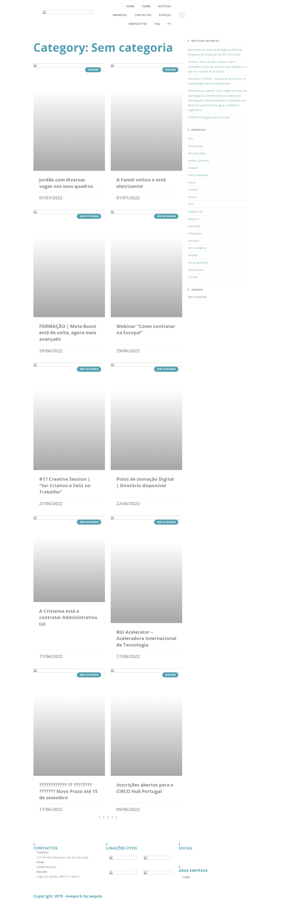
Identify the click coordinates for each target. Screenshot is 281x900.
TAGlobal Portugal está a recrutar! (209, 117)
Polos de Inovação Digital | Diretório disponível (145, 482)
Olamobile (194, 226)
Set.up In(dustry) (198, 262)
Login (186, 877)
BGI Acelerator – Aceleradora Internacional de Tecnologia (146, 638)
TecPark (193, 277)
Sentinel (193, 255)
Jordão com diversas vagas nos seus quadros (66, 182)
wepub (95, 896)
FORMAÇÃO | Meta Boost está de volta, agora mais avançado (67, 332)
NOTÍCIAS (164, 6)
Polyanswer (195, 233)
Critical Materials (198, 175)
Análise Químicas (198, 160)
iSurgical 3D (195, 211)
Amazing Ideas (197, 153)
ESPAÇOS (165, 15)
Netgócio (193, 219)
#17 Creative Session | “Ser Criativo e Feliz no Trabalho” (65, 485)
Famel (192, 182)
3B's (190, 138)
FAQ (157, 24)
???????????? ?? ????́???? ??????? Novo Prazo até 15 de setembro (68, 791)
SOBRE (146, 6)
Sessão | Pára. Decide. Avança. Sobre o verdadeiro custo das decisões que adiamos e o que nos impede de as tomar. (217, 66)
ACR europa (195, 146)
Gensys (192, 197)
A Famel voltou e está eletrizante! (141, 182)
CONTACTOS (142, 15)
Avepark (193, 168)
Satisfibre (193, 240)
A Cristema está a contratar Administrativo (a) (68, 617)
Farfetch (193, 190)
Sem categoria (197, 248)
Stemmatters (196, 270)
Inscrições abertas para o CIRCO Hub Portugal (144, 788)
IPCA (191, 204)
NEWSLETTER (138, 24)
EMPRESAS (120, 15)
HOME (130, 6)
